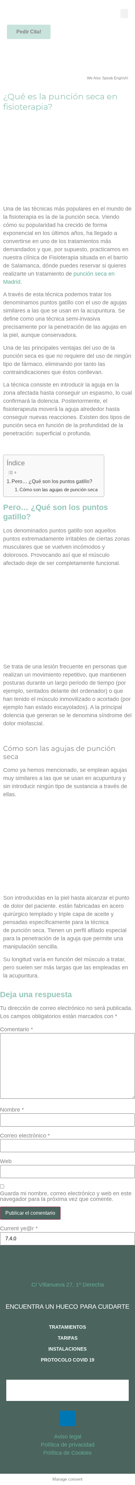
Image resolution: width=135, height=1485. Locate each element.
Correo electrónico (25, 1135)
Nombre (12, 1109)
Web (6, 1161)
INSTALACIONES (67, 1349)
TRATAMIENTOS (67, 1327)
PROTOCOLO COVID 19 (67, 1359)
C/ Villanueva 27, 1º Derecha (67, 1285)
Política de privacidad (67, 1445)
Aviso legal (67, 1436)
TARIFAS (68, 1338)
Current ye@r (19, 1228)
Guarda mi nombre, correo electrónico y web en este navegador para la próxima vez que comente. (66, 1196)
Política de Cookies (67, 1453)
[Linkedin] (67, 1418)
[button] (124, 13)
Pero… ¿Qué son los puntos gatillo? (52, 481)
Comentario (16, 1029)
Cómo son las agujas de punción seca (58, 489)
